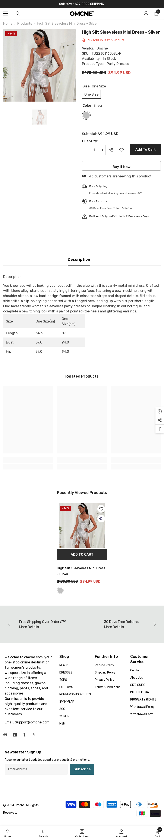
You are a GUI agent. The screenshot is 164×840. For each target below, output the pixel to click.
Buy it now (121, 167)
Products (24, 23)
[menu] (5, 13)
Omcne (102, 48)
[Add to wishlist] (121, 150)
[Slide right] (154, 624)
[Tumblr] (24, 734)
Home (7, 23)
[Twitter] (34, 734)
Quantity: (90, 141)
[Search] (17, 13)
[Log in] (146, 13)
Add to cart (145, 149)
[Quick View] (101, 518)
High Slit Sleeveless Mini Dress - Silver (81, 571)
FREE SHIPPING (93, 4)
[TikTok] (15, 734)
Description (79, 259)
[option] (39, 65)
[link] (28, 460)
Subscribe (82, 769)
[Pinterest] (5, 734)
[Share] (112, 150)
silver (60, 590)
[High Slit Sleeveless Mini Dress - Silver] (82, 525)
